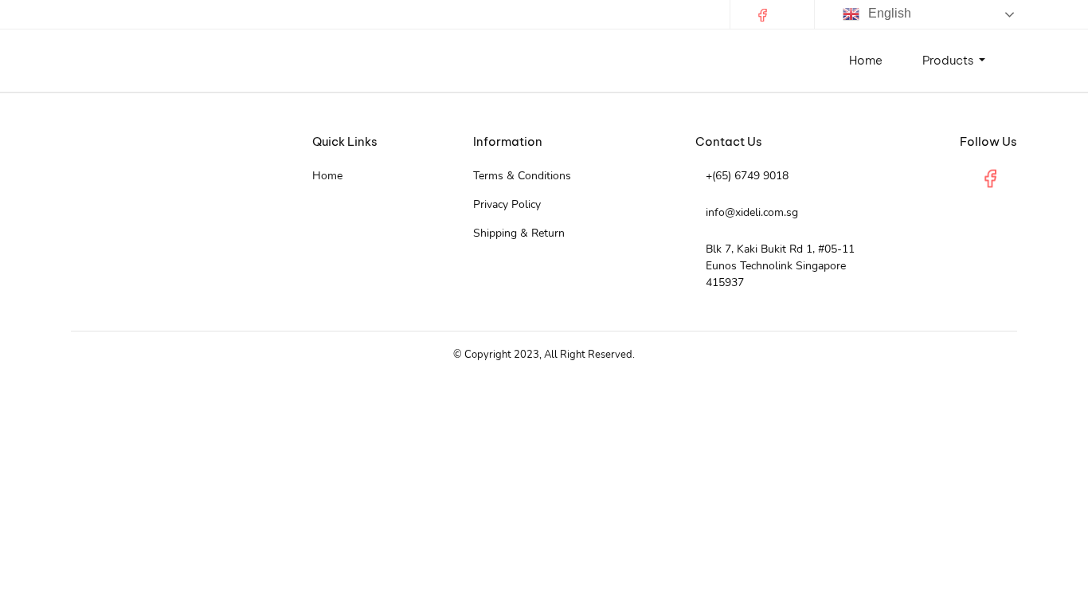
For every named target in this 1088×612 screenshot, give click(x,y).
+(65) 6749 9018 (747, 175)
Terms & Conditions (522, 175)
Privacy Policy (507, 204)
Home (866, 60)
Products (949, 60)
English (888, 13)
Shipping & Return (519, 233)
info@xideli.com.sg (752, 212)
